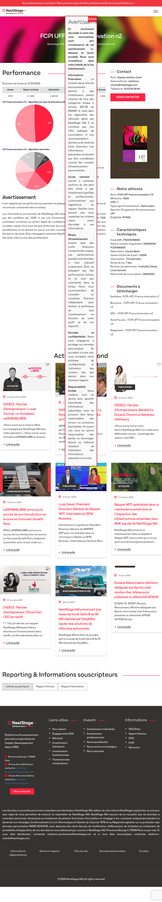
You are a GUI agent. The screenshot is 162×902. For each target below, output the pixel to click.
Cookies (144, 851)
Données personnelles (112, 851)
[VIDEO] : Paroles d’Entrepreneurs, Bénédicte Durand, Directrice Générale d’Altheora (134, 412)
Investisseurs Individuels (60, 745)
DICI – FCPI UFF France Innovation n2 (131, 313)
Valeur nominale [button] (31, 90)
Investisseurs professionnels (95, 736)
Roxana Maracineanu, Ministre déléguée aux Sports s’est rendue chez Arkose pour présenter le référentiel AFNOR (136, 590)
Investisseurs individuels (101, 729)
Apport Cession (138, 734)
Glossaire (134, 747)
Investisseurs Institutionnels (60, 753)
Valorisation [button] (53, 90)
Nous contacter (127, 97)
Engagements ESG (63, 734)
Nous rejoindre (95, 751)
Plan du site (81, 851)
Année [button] (10, 90)
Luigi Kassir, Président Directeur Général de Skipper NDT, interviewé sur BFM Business (79, 511)
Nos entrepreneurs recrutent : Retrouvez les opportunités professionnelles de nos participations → (78, 3)
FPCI (131, 738)
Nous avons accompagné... (102, 747)
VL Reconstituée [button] (104, 90)
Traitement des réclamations (61, 762)
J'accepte (92, 19)
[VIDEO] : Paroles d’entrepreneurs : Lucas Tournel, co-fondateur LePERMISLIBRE (19, 411)
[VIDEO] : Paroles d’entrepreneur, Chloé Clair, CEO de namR (22, 612)
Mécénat (57, 738)
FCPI (131, 743)
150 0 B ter (134, 729)
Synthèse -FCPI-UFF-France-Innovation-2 (134, 296)
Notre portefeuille (97, 742)
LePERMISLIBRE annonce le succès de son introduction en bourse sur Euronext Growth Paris (24, 516)
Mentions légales (49, 851)
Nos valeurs (59, 729)
